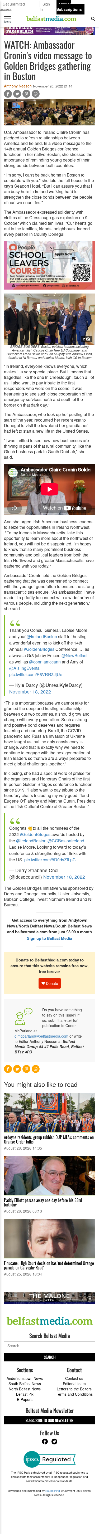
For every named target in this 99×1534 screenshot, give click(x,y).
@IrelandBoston (42, 636)
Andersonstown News (25, 1378)
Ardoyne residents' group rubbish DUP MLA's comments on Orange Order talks (49, 1139)
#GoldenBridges (39, 649)
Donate (51, 983)
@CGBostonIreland (66, 841)
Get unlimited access (12, 6)
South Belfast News (24, 1383)
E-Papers (24, 1399)
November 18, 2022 (30, 691)
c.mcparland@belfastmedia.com (41, 1036)
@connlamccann (45, 662)
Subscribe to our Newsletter (49, 1420)
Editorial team (74, 1383)
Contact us (74, 1378)
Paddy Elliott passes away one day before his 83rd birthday (43, 1202)
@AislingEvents (24, 668)
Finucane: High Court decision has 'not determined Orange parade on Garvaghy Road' (49, 1265)
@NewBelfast (74, 655)
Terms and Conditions (74, 1394)
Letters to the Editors (74, 1388)
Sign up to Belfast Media (49, 938)
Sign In (45, 6)
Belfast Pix (25, 1394)
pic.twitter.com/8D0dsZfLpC (50, 860)
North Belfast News (25, 1388)
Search (49, 1357)
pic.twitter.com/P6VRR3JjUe (35, 674)
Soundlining (52, 1491)
